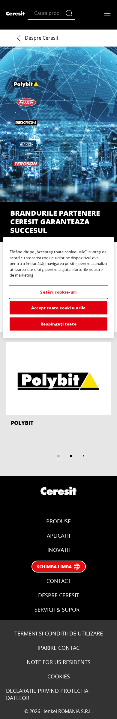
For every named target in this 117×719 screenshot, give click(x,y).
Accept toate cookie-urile (58, 308)
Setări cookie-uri (58, 291)
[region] (58, 287)
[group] (58, 404)
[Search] (70, 13)
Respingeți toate (58, 324)
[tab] (71, 456)
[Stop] (58, 455)
